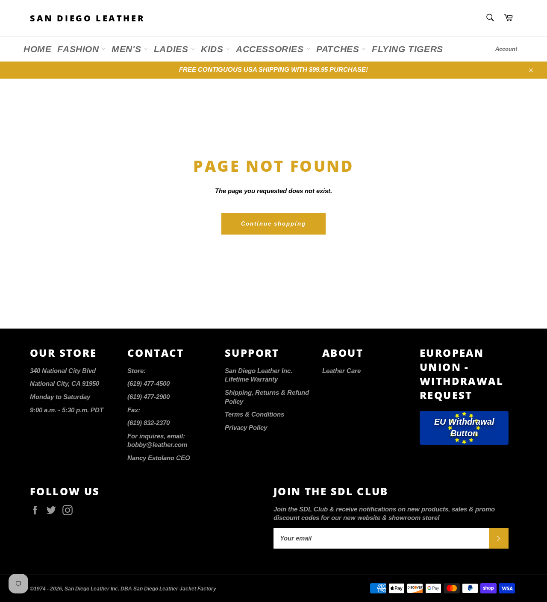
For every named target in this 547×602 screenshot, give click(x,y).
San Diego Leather (87, 18)
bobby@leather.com (157, 444)
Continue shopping (273, 223)
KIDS (213, 49)
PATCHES (339, 49)
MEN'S (128, 49)
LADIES (172, 49)
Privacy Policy (246, 427)
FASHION (79, 49)
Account (506, 49)
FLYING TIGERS (407, 49)
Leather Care (341, 370)
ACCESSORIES (271, 49)
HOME (37, 49)
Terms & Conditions (254, 414)
